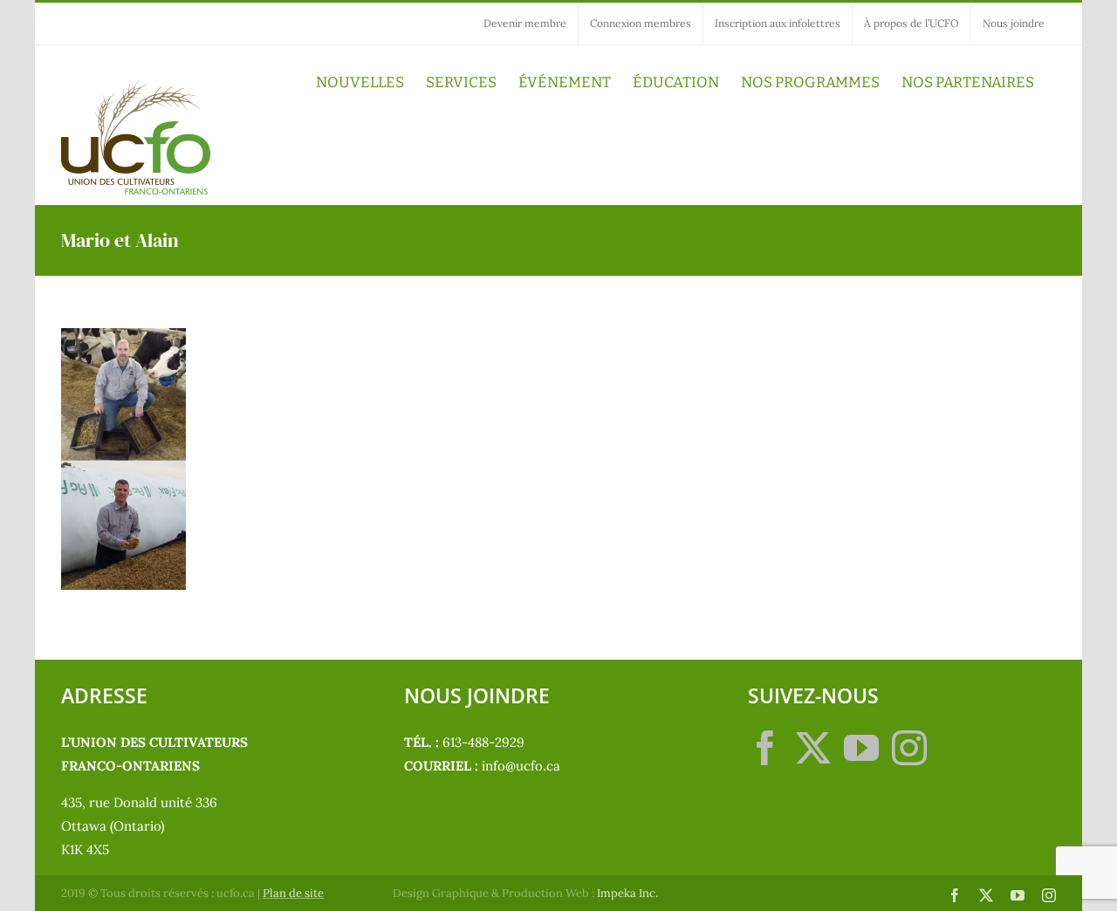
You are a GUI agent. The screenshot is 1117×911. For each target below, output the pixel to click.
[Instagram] (909, 747)
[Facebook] (765, 747)
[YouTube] (861, 747)
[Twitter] (813, 747)
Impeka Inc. (627, 893)
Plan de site (293, 893)
